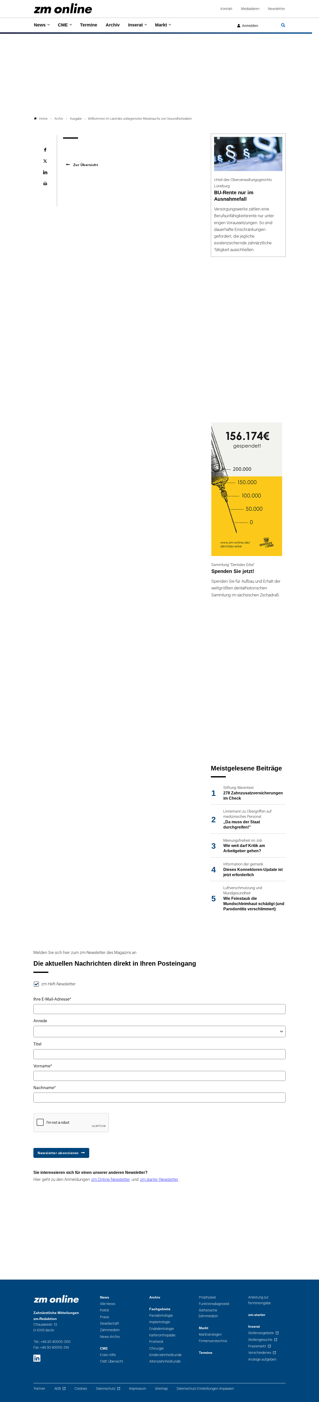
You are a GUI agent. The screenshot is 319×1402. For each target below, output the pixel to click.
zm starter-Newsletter (159, 1180)
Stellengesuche (260, 1339)
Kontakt (227, 8)
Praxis (104, 1317)
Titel (37, 1044)
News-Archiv (110, 1336)
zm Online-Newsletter (110, 1180)
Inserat (135, 24)
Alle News (107, 1304)
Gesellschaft (109, 1323)
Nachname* (44, 1088)
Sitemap (161, 1388)
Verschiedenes (259, 1352)
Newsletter (276, 8)
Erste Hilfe (108, 1355)
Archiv (113, 24)
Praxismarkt (257, 1346)
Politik (104, 1310)
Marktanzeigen (210, 1334)
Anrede (40, 1021)
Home (43, 118)
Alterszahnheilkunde (165, 1361)
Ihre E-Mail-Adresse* (52, 999)
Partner (39, 1388)
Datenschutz (105, 1388)
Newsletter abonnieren (58, 1153)
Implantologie (159, 1322)
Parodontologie (161, 1315)
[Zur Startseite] (62, 8)
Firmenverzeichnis (213, 1341)
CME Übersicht (111, 1361)
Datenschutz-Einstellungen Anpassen (205, 1388)
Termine (88, 24)
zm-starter (256, 1315)
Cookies (81, 1388)
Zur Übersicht (85, 165)
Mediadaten (250, 8)
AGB (57, 1388)
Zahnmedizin (110, 1330)
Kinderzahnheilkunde (165, 1355)
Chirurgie (156, 1348)
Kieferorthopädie (162, 1335)
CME (63, 24)
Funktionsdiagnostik (214, 1304)
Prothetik (156, 1341)
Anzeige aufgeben (262, 1359)
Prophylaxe (207, 1297)
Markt (161, 24)
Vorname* (42, 1066)
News (40, 24)
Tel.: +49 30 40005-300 (52, 1341)
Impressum (137, 1388)
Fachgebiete (159, 1309)
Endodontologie (161, 1328)
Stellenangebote (261, 1333)
